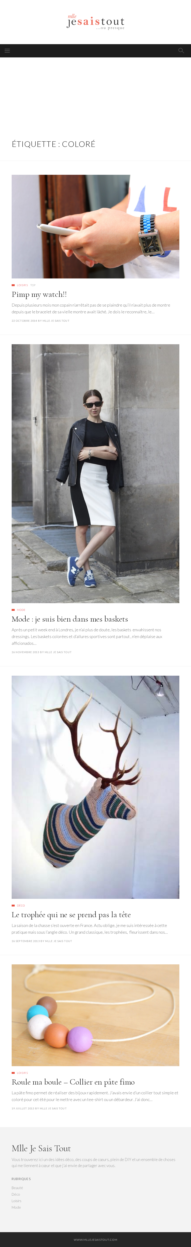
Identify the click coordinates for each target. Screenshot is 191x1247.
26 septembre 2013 (26, 941)
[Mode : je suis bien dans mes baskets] (95, 473)
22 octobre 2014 (24, 320)
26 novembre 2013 (25, 652)
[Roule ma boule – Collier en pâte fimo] (95, 1015)
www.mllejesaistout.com (95, 1239)
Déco (21, 905)
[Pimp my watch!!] (95, 226)
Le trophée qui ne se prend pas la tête (71, 915)
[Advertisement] (95, 92)
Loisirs (22, 285)
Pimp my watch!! (39, 294)
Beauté (17, 1188)
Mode (21, 609)
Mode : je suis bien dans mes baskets (70, 619)
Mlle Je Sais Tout (56, 320)
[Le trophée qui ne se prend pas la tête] (95, 787)
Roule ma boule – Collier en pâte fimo (73, 1082)
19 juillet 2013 (23, 1108)
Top (33, 285)
